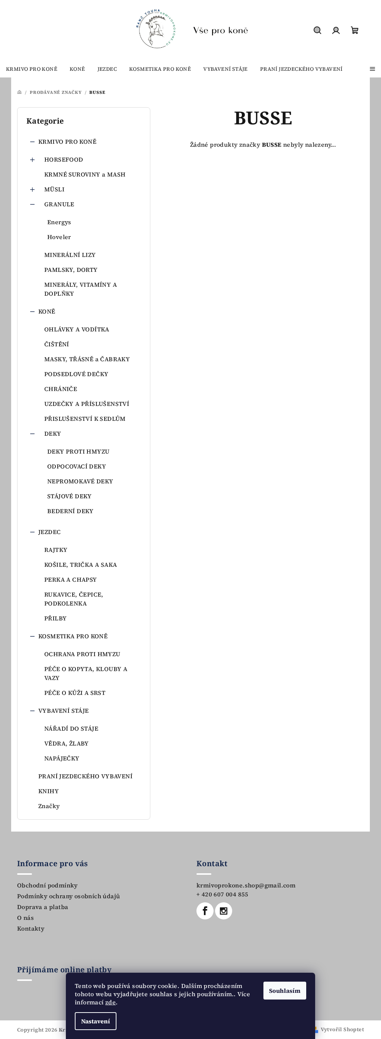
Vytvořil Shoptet (342, 1029)
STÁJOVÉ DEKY (69, 496)
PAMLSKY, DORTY (71, 270)
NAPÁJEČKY (62, 758)
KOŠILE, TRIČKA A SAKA (80, 564)
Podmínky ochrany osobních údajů (68, 896)
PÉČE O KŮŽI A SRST (74, 693)
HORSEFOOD (63, 159)
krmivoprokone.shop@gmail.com (245, 885)
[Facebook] (205, 910)
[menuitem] (31, 68)
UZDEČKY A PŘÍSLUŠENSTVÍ (86, 404)
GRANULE (59, 204)
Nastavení (95, 1021)
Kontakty (30, 928)
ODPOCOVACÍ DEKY (76, 466)
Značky (49, 806)
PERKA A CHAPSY (70, 579)
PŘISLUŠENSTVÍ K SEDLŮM (85, 418)
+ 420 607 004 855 (222, 894)
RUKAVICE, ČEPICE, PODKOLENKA (73, 598)
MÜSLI (54, 189)
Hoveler (59, 237)
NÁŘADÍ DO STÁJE (71, 728)
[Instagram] (223, 910)
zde (110, 1002)
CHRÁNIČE (60, 389)
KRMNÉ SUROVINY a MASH (84, 174)
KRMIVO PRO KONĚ (67, 141)
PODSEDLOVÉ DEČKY (76, 374)
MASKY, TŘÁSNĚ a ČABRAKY (87, 359)
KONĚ (46, 311)
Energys (59, 222)
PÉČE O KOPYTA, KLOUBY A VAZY (85, 673)
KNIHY (48, 791)
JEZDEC (49, 532)
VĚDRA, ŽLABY (66, 743)
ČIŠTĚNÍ (56, 344)
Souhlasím (285, 990)
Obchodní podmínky (47, 885)
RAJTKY (55, 550)
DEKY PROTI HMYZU (78, 451)
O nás (25, 918)
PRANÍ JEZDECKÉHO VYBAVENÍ (85, 776)
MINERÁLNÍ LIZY (70, 255)
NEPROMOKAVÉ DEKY (80, 481)
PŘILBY (55, 618)
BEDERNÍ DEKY (70, 511)
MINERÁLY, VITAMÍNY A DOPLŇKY (80, 289)
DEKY (52, 433)
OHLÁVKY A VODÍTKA (76, 329)
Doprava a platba (42, 907)
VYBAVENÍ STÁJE (63, 710)
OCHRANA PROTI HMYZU (82, 654)
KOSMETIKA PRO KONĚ (73, 636)
